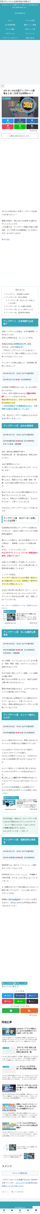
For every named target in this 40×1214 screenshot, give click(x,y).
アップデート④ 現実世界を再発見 (18, 312)
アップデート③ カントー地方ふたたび (19, 309)
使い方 (16, 986)
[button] (32, 126)
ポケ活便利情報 (8, 983)
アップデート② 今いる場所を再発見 (18, 306)
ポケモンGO (7, 986)
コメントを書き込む (20, 1173)
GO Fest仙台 (13, 899)
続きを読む (6, 239)
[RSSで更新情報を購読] (29, 1010)
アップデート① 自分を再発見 (16, 297)
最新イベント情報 (22, 983)
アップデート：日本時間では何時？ (18, 294)
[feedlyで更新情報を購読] (11, 1010)
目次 (17, 290)
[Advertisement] (20, 63)
